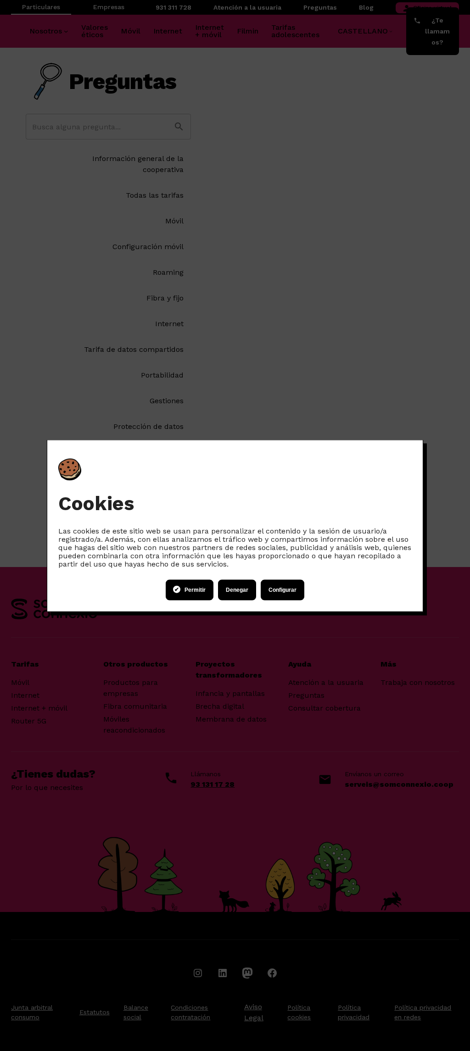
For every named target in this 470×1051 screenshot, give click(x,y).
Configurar (283, 590)
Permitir (195, 590)
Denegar (237, 590)
